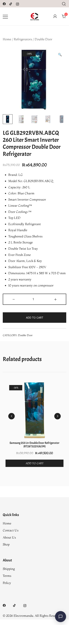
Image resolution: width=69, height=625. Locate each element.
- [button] (13, 299)
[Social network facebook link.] (4, 3)
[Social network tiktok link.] (10, 3)
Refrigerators (23, 39)
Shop (6, 544)
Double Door (43, 39)
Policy (7, 583)
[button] (60, 54)
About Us (9, 537)
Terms (7, 576)
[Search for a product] (64, 3)
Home (7, 39)
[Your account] (55, 16)
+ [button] (55, 299)
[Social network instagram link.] (17, 3)
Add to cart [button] (35, 463)
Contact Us (10, 530)
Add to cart (34, 317)
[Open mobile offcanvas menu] (5, 16)
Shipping (9, 569)
